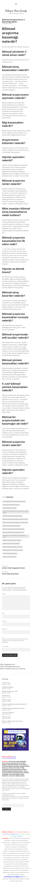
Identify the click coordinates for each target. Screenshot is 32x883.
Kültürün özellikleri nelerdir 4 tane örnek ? (12, 721)
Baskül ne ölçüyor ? (7, 700)
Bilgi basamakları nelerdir (9, 508)
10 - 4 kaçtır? (5, 646)
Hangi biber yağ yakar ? (8, 687)
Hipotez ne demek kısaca (9, 556)
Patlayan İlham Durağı (16, 11)
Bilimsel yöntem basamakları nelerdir (12, 547)
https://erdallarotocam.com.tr (9, 669)
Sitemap (22, 669)
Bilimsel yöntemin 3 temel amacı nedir (12, 550)
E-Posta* (4, 621)
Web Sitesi (4, 629)
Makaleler (10, 497)
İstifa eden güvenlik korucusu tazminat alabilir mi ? (14, 704)
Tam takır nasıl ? (6, 683)
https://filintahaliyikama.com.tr (10, 666)
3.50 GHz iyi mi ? (6, 695)
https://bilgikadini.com (7, 664)
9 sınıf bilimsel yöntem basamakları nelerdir (14, 501)
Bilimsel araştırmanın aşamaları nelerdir (13, 532)
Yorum (3, 594)
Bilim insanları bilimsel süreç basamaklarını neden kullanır (15, 511)
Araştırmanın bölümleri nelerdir (11, 505)
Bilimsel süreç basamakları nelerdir (12, 540)
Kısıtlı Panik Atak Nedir (10, 574)
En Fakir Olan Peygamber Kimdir (13, 568)
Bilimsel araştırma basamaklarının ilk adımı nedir (15, 522)
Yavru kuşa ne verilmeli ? (8, 712)
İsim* (3, 613)
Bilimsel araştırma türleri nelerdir (11, 526)
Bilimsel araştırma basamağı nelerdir (12, 516)
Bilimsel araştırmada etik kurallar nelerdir (13, 529)
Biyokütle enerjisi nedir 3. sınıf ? (10, 691)
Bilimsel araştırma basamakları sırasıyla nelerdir (15, 519)
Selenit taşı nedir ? (6, 717)
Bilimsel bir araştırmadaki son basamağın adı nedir (14, 536)
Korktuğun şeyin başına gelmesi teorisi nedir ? (13, 708)
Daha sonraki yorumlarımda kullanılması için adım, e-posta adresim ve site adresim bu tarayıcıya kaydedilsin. (15, 640)
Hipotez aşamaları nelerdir (10, 553)
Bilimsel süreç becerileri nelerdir (11, 543)
